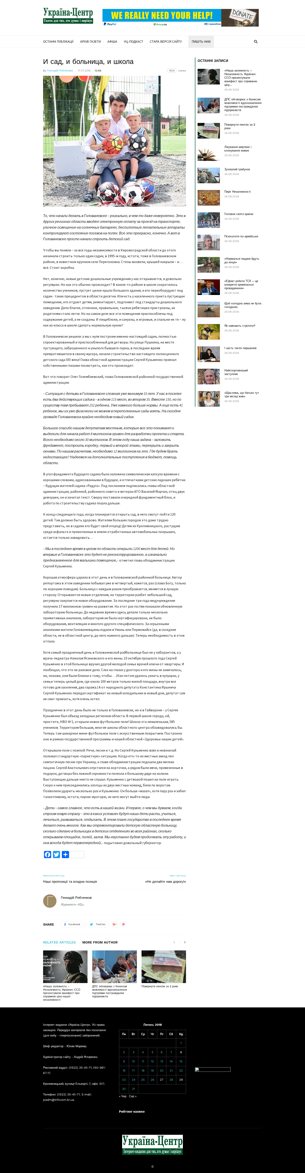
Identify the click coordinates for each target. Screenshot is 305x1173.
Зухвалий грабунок (237, 169)
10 (133, 1061)
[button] (256, 41)
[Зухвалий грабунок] (209, 175)
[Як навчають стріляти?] (209, 332)
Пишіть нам (201, 41)
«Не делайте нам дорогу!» (165, 882)
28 (171, 1079)
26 (152, 1079)
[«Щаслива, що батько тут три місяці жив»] (209, 399)
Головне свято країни (238, 214)
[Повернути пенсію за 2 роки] (164, 966)
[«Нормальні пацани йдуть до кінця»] (209, 265)
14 (171, 1061)
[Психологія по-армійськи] (209, 242)
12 (152, 1061)
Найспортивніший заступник (236, 372)
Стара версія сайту (166, 41)
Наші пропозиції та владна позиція (70, 882)
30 (124, 1089)
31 (133, 1089)
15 (181, 1061)
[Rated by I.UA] (213, 1070)
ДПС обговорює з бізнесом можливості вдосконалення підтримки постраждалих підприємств (109, 991)
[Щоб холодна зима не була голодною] (209, 309)
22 (181, 1070)
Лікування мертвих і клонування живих (237, 148)
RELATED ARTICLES (59, 942)
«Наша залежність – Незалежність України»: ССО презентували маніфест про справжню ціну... (240, 77)
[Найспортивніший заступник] (209, 376)
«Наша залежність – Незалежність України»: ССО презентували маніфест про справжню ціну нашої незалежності (61, 993)
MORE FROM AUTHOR (100, 942)
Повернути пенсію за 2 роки (160, 986)
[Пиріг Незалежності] (209, 198)
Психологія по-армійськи (241, 236)
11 (143, 1061)
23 (124, 1079)
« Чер (122, 1096)
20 (161, 1070)
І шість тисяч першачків (240, 348)
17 (133, 1070)
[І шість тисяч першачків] (209, 354)
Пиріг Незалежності (237, 191)
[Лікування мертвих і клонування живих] (209, 153)
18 (143, 1070)
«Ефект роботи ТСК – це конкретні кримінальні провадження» (241, 284)
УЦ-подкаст (133, 41)
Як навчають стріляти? (239, 325)
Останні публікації (58, 41)
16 (124, 1070)
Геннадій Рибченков (60, 70)
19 (152, 1070)
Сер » (132, 1096)
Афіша (112, 41)
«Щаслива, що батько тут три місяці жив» (241, 394)
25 (143, 1079)
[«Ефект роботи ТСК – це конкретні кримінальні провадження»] (209, 287)
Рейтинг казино (132, 1111)
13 (161, 1061)
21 (171, 1070)
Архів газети (90, 41)
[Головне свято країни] (209, 220)
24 (133, 1079)
